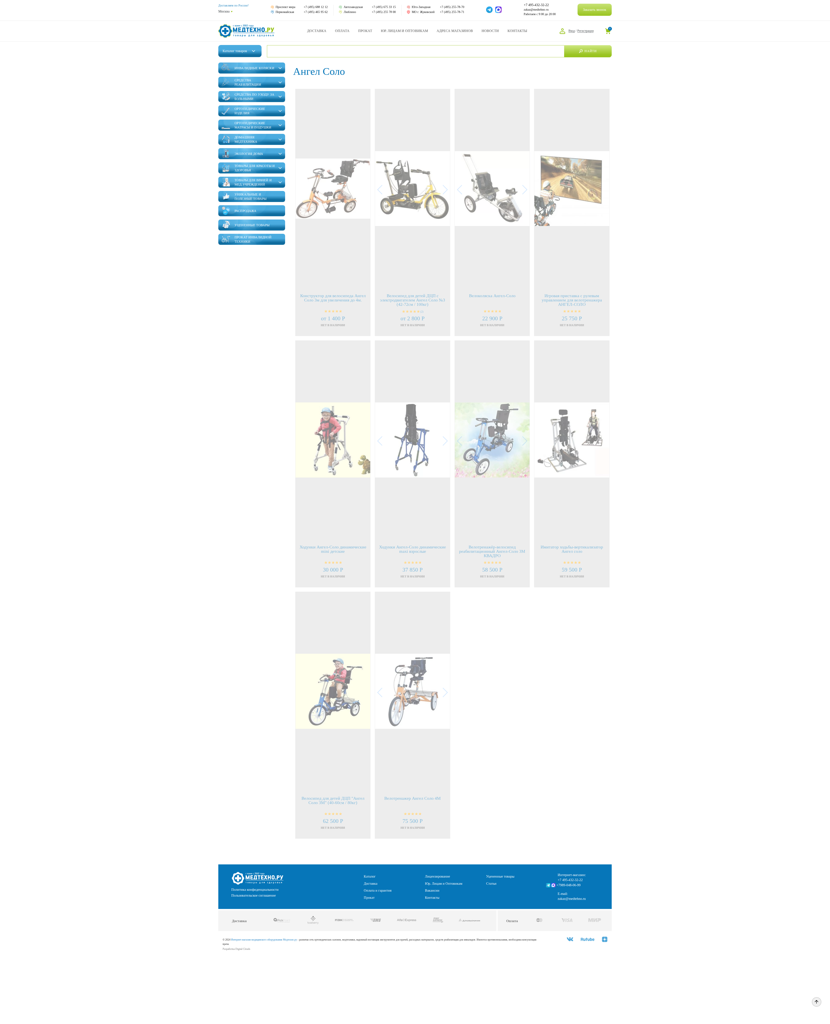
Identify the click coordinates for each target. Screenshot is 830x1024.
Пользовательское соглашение (253, 895)
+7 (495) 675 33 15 (384, 7)
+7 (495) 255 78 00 (384, 12)
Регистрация (585, 30)
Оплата (342, 31)
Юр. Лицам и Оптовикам (404, 31)
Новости (490, 31)
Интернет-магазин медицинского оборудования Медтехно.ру (264, 939)
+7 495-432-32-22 (536, 5)
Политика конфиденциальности (255, 889)
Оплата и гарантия (377, 890)
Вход (571, 30)
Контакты (517, 31)
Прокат (365, 31)
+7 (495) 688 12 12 (316, 7)
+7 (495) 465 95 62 (316, 12)
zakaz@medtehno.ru (536, 9)
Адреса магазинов (455, 31)
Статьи (491, 883)
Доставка (316, 31)
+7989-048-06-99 (568, 885)
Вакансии (432, 890)
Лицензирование (437, 876)
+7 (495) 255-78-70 (452, 7)
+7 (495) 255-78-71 (452, 12)
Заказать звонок (594, 9)
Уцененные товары (500, 876)
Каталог (235, 51)
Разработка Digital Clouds (236, 948)
